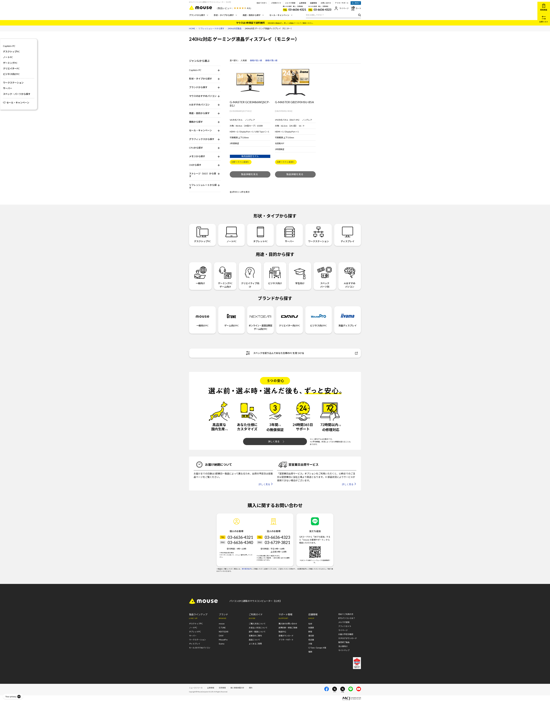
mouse (221, 623)
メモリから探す (197, 156)
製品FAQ (282, 631)
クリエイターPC (11, 68)
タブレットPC (260, 241)
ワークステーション (13, 82)
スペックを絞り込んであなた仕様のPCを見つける (278, 353)
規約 (250, 688)
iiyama (221, 644)
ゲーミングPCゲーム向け (225, 285)
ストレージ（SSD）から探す (202, 175)
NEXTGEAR (223, 631)
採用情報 (222, 688)
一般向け (200, 283)
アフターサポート (342, 3)
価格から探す (196, 121)
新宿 (310, 631)
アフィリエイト (344, 626)
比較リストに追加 (239, 162)
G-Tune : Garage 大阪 (317, 648)
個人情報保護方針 (237, 688)
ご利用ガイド (276, 3)
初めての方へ (262, 3)
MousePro (223, 640)
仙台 (310, 623)
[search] (359, 15)
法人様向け (355, 3)
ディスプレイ (347, 241)
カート (358, 8)
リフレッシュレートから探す (203, 186)
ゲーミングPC (10, 62)
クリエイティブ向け (250, 285)
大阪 (310, 644)
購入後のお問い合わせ (288, 623)
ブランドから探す (197, 15)
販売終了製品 (343, 642)
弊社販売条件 (246, 569)
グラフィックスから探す (201, 139)
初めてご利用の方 (345, 614)
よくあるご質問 (255, 644)
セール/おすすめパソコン (199, 648)
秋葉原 (311, 627)
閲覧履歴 (543, 10)
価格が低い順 (256, 60)
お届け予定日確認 (345, 634)
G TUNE (222, 627)
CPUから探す (196, 147)
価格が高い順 (271, 60)
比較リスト (543, 22)
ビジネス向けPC (11, 74)
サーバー (7, 88)
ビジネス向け (275, 283)
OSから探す (195, 164)
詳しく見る (274, 441)
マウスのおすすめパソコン (203, 96)
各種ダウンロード (286, 636)
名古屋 (311, 640)
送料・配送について (257, 631)
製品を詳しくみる (250, 174)
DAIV (221, 636)
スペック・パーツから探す (16, 94)
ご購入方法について (257, 623)
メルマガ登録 (290, 3)
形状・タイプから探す (224, 15)
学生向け (300, 283)
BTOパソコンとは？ (346, 618)
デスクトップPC (11, 51)
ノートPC (8, 57)
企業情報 (302, 3)
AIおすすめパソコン (199, 104)
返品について (254, 640)
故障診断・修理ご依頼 (288, 627)
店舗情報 (313, 3)
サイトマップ (343, 650)
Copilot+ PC (195, 70)
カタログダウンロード (347, 638)
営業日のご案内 (255, 636)
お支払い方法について (258, 627)
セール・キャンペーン (279, 15)
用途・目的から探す (252, 15)
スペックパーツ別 (324, 285)
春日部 (311, 636)
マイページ (344, 8)
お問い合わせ (326, 3)
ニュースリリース (196, 688)
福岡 (310, 652)
